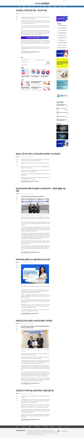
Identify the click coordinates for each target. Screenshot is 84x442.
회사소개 (17, 426)
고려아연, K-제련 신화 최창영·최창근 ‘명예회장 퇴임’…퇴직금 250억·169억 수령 (63, 25)
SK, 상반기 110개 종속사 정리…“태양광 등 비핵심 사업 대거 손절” (63, 47)
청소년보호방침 (45, 426)
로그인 (67, 0)
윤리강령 (52, 426)
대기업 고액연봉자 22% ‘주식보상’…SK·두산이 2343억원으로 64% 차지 (35, 76)
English (19, 0)
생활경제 (49, 6)
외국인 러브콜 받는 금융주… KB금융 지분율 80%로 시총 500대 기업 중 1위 (36, 82)
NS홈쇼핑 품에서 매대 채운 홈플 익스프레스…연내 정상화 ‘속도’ (63, 42)
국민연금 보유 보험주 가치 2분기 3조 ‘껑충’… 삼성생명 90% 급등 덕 (36, 88)
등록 (47, 62)
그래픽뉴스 (55, 6)
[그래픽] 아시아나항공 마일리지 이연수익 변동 (63, 28)
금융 (40, 6)
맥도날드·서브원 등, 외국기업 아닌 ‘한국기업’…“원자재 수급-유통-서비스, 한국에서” (25, 76)
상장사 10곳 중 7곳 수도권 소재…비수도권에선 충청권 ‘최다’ (45, 76)
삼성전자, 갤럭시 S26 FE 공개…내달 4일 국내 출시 (63, 40)
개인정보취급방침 (37, 426)
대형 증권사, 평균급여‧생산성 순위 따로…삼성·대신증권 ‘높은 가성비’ (63, 37)
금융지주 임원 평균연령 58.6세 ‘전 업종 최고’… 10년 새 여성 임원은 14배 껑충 (25, 88)
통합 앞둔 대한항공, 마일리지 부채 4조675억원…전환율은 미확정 (63, 32)
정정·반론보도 (59, 426)
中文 (23, 0)
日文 (21, 0)
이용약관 (29, 426)
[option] (62, 63)
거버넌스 (29, 6)
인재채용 (23, 426)
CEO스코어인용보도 (59, 102)
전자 (33, 6)
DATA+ (60, 6)
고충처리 (66, 426)
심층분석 (24, 6)
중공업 (45, 6)
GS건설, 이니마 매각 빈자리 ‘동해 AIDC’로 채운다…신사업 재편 (63, 45)
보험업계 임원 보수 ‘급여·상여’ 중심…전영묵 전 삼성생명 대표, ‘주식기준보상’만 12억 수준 (63, 35)
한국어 (16, 0)
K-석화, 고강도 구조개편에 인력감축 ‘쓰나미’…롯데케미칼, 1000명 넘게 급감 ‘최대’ (63, 30)
